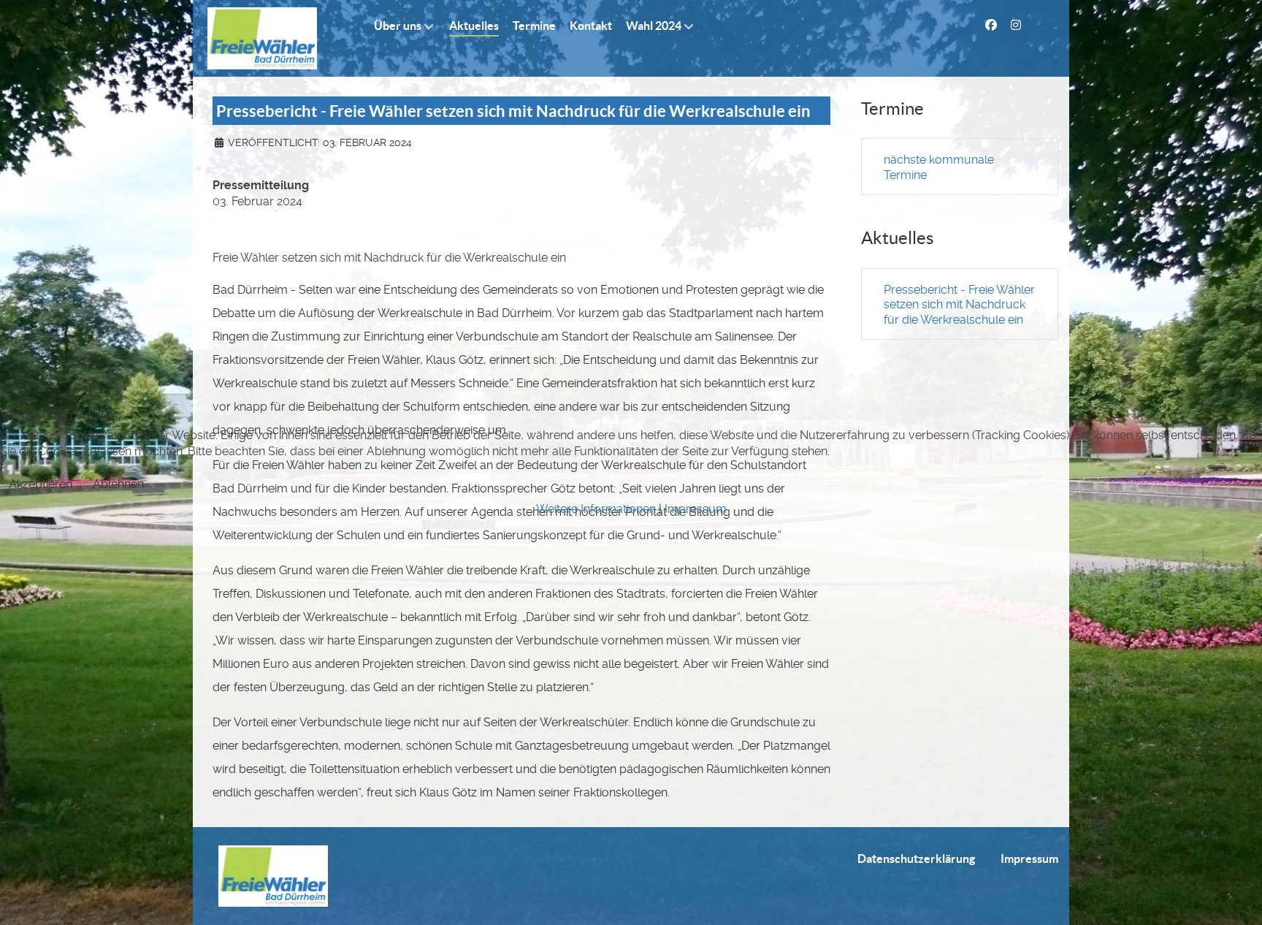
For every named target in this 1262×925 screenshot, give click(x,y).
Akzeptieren (40, 484)
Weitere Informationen (596, 509)
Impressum (696, 509)
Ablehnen (118, 484)
